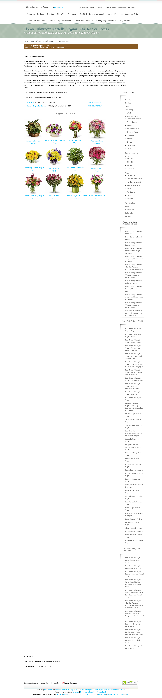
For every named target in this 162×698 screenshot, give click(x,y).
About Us (44, 683)
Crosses (129, 142)
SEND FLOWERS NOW (95, 102)
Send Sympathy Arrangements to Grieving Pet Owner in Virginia (133, 433)
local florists (48, 689)
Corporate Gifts (131, 14)
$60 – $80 (130, 162)
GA (87, 694)
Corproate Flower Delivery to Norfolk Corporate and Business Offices (133, 313)
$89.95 (54, 198)
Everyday (31, 14)
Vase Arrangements (133, 185)
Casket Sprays (131, 145)
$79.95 (55, 143)
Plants (129, 195)
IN (99, 694)
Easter (44, 20)
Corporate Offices (119, 689)
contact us (31, 47)
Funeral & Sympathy (97, 14)
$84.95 (33, 143)
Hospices (81, 689)
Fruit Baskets (131, 192)
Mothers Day (55, 20)
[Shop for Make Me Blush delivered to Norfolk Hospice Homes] (54, 194)
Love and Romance (115, 14)
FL (84, 694)
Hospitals (100, 8)
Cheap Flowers (124, 20)
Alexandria (91, 692)
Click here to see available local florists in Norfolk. (43, 97)
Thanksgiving (100, 20)
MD (118, 694)
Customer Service (31, 683)
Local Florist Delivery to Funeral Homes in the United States (134, 574)
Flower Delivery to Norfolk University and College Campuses (133, 251)
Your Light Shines (97, 141)
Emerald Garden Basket (33, 141)
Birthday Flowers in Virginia (134, 531)
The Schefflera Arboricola (75, 168)
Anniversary (72, 14)
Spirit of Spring (54, 168)
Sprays (129, 125)
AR (67, 694)
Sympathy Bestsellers (134, 119)
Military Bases (89, 689)
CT (77, 694)
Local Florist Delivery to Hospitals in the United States (133, 560)
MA (122, 694)
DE (81, 694)
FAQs (56, 7)
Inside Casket (131, 135)
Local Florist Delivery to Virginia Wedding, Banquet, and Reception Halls (134, 372)
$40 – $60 (130, 159)
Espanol (61, 7)
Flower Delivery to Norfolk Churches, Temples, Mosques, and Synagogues (134, 267)
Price (127, 156)
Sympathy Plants (132, 132)
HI (90, 694)
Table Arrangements (133, 129)
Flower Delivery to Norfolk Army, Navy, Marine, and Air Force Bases (134, 259)
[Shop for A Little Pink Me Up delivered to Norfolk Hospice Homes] (97, 166)
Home (26, 41)
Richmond (83, 692)
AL (57, 694)
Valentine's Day (33, 20)
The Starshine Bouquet (75, 140)
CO (74, 694)
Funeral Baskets (132, 122)
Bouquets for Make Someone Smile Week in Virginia (133, 447)
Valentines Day (130, 203)
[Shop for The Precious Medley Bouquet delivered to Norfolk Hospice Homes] (33, 194)
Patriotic (89, 20)
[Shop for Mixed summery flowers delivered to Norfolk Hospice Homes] (97, 194)
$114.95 (75, 170)
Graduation (66, 20)
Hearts (129, 149)
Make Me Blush (54, 196)
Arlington (76, 692)
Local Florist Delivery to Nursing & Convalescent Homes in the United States (134, 632)
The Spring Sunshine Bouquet (34, 168)
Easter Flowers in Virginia (133, 519)
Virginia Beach (101, 692)
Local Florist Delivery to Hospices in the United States (133, 640)
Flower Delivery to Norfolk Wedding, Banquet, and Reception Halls (133, 275)
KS (105, 694)
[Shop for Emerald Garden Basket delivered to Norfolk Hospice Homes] (33, 139)
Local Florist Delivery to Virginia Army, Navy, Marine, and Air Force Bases (134, 356)
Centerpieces (131, 175)
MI (125, 694)
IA (101, 694)
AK (61, 694)
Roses (129, 189)
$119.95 (97, 143)
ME (114, 694)
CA (70, 694)
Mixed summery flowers (97, 196)
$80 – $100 (130, 165)
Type (127, 173)
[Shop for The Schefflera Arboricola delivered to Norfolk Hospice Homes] (75, 166)
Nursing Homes (73, 689)
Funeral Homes (111, 8)
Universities (122, 8)
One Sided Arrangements (135, 179)
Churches (131, 8)
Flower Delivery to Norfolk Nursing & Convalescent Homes (133, 289)
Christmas (112, 20)
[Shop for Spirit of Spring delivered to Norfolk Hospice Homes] (54, 166)
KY (108, 694)
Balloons (130, 199)
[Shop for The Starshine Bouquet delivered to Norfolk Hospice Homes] (75, 138)
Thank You (61, 14)
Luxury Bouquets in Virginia (134, 470)
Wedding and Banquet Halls (104, 689)
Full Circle (30, 102)
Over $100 (130, 169)
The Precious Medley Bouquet (34, 196)
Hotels (92, 8)
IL (96, 694)
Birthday (40, 14)
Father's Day (79, 20)
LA (111, 694)
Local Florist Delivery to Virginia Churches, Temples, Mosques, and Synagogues (134, 364)
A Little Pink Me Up (97, 168)
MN (128, 694)
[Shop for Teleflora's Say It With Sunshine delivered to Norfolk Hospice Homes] (75, 194)
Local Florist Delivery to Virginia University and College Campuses (133, 348)
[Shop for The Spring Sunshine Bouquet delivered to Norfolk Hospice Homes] (33, 166)
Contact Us (54, 683)
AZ (64, 694)
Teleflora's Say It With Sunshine (76, 196)
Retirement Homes (61, 689)
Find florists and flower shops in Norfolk (38, 666)
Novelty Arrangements (134, 182)
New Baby (50, 14)
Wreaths (129, 139)
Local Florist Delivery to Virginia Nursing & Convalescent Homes (133, 386)
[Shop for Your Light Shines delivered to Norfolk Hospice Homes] (97, 139)
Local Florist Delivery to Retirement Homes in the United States (133, 624)
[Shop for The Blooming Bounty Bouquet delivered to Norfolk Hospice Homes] (54, 138)
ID (93, 694)
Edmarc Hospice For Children (36, 106)
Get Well (83, 14)
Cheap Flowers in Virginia (133, 528)
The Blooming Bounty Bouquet (55, 140)
